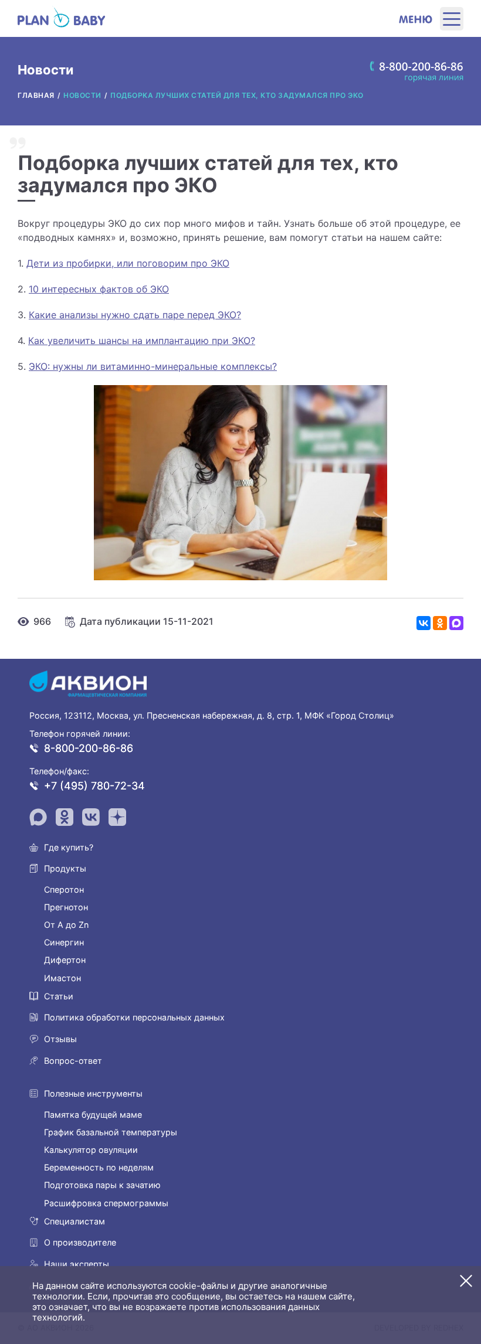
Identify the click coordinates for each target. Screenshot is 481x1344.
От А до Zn (66, 925)
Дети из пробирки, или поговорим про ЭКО (127, 263)
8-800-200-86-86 (88, 748)
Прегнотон (66, 907)
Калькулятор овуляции (91, 1150)
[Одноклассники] (440, 623)
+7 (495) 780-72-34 (94, 786)
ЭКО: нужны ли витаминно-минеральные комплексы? (153, 366)
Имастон (62, 978)
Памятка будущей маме (93, 1115)
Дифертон (65, 960)
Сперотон (64, 889)
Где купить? (68, 847)
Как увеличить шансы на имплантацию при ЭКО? (141, 340)
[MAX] (456, 623)
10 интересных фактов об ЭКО (99, 289)
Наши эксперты (76, 1264)
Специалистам (74, 1221)
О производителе (80, 1242)
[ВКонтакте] (423, 623)
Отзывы (60, 1039)
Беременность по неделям (99, 1167)
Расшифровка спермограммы (106, 1203)
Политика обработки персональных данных (134, 1017)
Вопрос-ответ (73, 1061)
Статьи (58, 996)
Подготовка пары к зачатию (102, 1185)
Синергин (64, 942)
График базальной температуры (110, 1132)
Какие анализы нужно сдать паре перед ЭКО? (135, 315)
